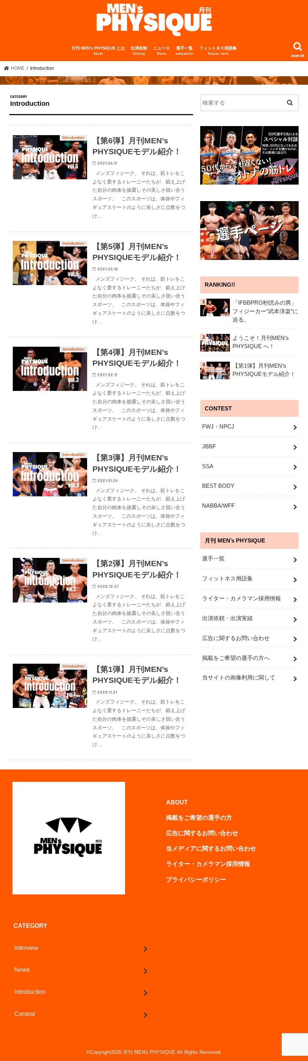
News (22, 969)
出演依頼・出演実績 (227, 618)
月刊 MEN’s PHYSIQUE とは (98, 51)
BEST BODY (218, 486)
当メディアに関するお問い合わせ (211, 848)
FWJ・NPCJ (218, 427)
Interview (26, 947)
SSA (207, 466)
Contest (24, 1013)
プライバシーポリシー (196, 879)
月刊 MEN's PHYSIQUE (149, 1052)
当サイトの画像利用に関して (238, 678)
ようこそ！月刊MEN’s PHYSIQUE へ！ (261, 342)
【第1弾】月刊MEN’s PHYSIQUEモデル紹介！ (264, 370)
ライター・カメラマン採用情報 (241, 598)
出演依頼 (139, 51)
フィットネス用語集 (218, 51)
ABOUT (177, 802)
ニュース (161, 51)
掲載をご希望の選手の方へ (236, 658)
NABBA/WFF (218, 506)
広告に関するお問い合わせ (236, 638)
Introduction (29, 991)
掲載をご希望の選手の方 (199, 817)
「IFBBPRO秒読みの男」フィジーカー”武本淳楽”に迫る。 (265, 311)
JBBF (209, 446)
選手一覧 (184, 51)
